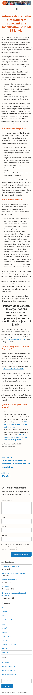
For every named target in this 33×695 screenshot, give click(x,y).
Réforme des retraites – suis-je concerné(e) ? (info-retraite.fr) (17, 424)
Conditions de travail (8, 620)
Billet (3, 616)
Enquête (4, 632)
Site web (4, 535)
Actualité (6, 446)
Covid (3, 624)
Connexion (5, 662)
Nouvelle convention (8, 644)
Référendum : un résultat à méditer (13, 573)
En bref (4, 628)
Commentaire (6, 501)
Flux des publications (8, 666)
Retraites (12, 446)
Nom (3, 518)
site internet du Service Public (13, 369)
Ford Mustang (6, 586)
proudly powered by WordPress (18, 692)
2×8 (2, 608)
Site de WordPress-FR (8, 674)
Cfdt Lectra (6, 444)
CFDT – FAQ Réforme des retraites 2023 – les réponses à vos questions (15, 437)
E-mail (4, 526)
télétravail (4, 652)
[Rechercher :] (16, 680)
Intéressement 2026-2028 (10, 566)
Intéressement (6, 636)
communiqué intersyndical (16, 339)
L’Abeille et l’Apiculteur (9, 580)
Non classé (5, 640)
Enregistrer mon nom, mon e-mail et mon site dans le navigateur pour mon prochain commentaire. (15, 546)
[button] (16, 8)
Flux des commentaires (9, 670)
